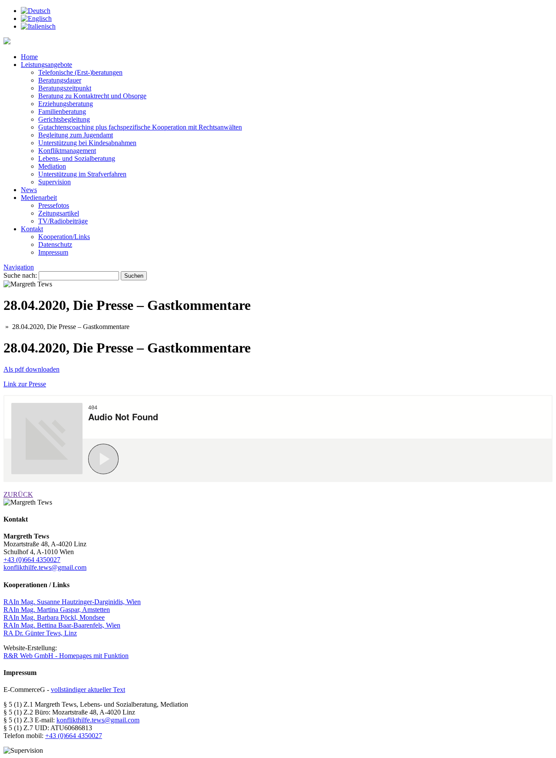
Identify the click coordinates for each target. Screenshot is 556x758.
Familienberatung (62, 111)
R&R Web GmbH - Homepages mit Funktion (66, 655)
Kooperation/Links (64, 236)
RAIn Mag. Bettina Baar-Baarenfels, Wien (61, 625)
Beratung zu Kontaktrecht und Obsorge (92, 96)
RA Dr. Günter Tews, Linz (40, 633)
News (29, 189)
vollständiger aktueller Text (88, 689)
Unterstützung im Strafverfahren (82, 174)
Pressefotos (53, 205)
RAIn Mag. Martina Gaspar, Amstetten (56, 609)
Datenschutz (55, 244)
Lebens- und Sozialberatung (76, 158)
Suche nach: (20, 275)
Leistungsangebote (46, 64)
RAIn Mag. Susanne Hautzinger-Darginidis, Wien (72, 601)
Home (29, 56)
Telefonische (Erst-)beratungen (80, 72)
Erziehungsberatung (65, 103)
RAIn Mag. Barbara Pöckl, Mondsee (54, 617)
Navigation (18, 267)
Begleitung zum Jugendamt (75, 135)
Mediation (52, 166)
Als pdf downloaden (31, 369)
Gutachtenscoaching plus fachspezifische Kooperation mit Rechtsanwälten (140, 127)
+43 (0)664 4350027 (31, 559)
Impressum (53, 252)
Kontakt (32, 229)
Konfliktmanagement (67, 150)
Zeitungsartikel (58, 213)
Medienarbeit (39, 197)
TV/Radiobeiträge (63, 221)
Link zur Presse (24, 384)
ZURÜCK (18, 494)
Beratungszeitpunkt (64, 88)
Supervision (54, 182)
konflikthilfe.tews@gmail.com (44, 567)
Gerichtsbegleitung (64, 119)
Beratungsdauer (59, 80)
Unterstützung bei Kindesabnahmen (87, 142)
